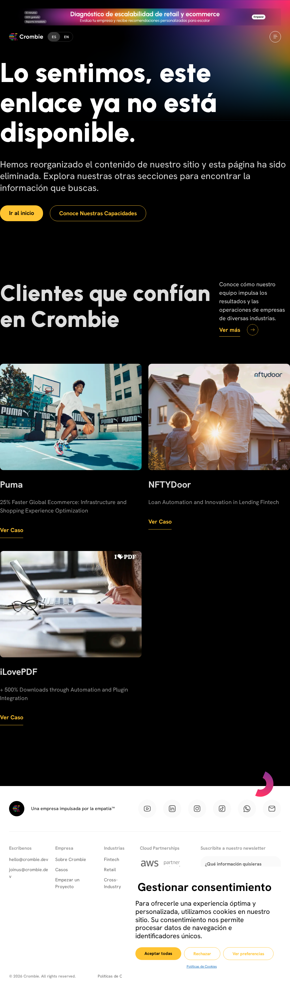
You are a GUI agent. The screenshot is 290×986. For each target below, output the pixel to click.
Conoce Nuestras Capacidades (98, 213)
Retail (110, 870)
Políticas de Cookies (202, 966)
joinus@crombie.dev (28, 873)
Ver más (229, 329)
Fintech (111, 859)
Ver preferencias (248, 954)
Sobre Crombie (70, 859)
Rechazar (202, 954)
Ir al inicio (21, 213)
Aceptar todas (158, 953)
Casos (61, 870)
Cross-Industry (112, 883)
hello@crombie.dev (28, 859)
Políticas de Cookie (115, 976)
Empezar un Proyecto (67, 883)
